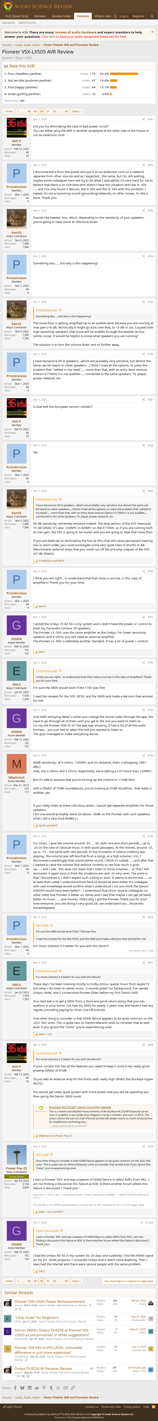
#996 (151, 917)
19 (28, 1376)
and (51, 561)
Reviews (40, 16)
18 (23, 1376)
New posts (8, 22)
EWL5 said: (42, 925)
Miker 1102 (139, 1371)
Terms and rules (111, 1406)
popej (142, 1304)
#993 (151, 710)
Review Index (61, 16)
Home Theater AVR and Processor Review (63, 1305)
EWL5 (18, 1321)
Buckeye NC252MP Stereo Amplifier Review (80, 1107)
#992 (151, 662)
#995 (151, 836)
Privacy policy (132, 1406)
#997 (151, 962)
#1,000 (150, 1222)
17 (18, 1376)
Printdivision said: (46, 310)
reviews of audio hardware (76, 32)
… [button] (23, 111)
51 (48, 111)
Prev (10, 111)
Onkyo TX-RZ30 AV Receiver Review (43, 1368)
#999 (151, 1146)
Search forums (27, 22)
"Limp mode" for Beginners (37, 1317)
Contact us (91, 1406)
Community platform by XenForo (57, 1414)
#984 (151, 256)
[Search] (152, 16)
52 (54, 111)
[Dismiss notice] (152, 32)
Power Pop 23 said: (47, 1230)
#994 (151, 755)
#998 (151, 1045)
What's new (103, 16)
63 (66, 111)
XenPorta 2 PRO (63, 1417)
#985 (151, 302)
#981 (151, 119)
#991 (151, 617)
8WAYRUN (98, 1417)
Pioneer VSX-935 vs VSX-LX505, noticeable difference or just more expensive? (48, 1350)
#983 (151, 210)
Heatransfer (139, 1320)
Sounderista (21, 1356)
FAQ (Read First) (16, 16)
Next (75, 111)
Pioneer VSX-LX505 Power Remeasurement (50, 1301)
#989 (151, 491)
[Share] (143, 119)
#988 (151, 445)
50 (41, 111)
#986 (151, 354)
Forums (83, 16)
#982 (151, 165)
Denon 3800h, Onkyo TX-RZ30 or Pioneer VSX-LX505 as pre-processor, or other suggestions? (52, 1332)
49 (35, 111)
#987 (151, 399)
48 (29, 111)
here (52, 36)
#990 (151, 571)
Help (146, 1406)
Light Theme (14, 1406)
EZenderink (21, 1339)
